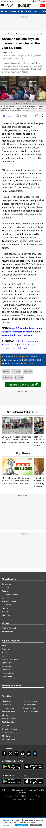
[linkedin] (28, 753)
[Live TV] (42, 5)
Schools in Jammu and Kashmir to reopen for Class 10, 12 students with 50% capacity (20, 344)
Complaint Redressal (10, 594)
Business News (8, 673)
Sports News (7, 663)
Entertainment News (10, 659)
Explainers (6, 670)
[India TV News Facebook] (39, 1)
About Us (5, 587)
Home (4, 11)
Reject (36, 825)
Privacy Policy (35, 796)
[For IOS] (33, 781)
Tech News (6, 666)
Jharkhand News (8, 712)
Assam (6, 371)
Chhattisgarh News (9, 729)
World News (6, 649)
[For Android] (12, 781)
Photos (4, 652)
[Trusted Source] (22, 116)
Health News (7, 677)
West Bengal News (30, 712)
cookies (9, 825)
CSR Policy (17, 799)
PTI (12, 53)
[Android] (36, 1)
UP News (5, 725)
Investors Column (9, 601)
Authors (5, 612)
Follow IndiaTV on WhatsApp (21, 385)
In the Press (6, 598)
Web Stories (6, 615)
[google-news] (35, 753)
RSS (32, 799)
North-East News (9, 718)
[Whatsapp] (36, 115)
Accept (21, 825)
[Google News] (8, 116)
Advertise (5, 591)
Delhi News (6, 705)
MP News (5, 715)
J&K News (6, 736)
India (20, 11)
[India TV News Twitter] (41, 1)
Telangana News (29, 708)
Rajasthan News (29, 705)
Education (11, 34)
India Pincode (7, 631)
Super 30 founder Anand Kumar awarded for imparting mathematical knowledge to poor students (22, 331)
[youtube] (22, 753)
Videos (12, 11)
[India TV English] (25, 6)
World (28, 11)
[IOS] (33, 1)
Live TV (5, 608)
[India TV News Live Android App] (12, 767)
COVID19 (19, 377)
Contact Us (6, 584)
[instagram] (16, 753)
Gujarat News (7, 732)
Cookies (6, 820)
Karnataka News (8, 739)
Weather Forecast (9, 628)
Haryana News (8, 708)
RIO (25, 799)
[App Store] (33, 767)
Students (28, 371)
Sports (36, 11)
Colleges (16, 371)
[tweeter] (10, 753)
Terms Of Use (20, 796)
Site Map (8, 796)
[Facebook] (4, 753)
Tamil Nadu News (9, 722)
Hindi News (6, 605)
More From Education (23, 412)
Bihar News (6, 701)
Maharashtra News (30, 701)
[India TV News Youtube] (44, 1)
